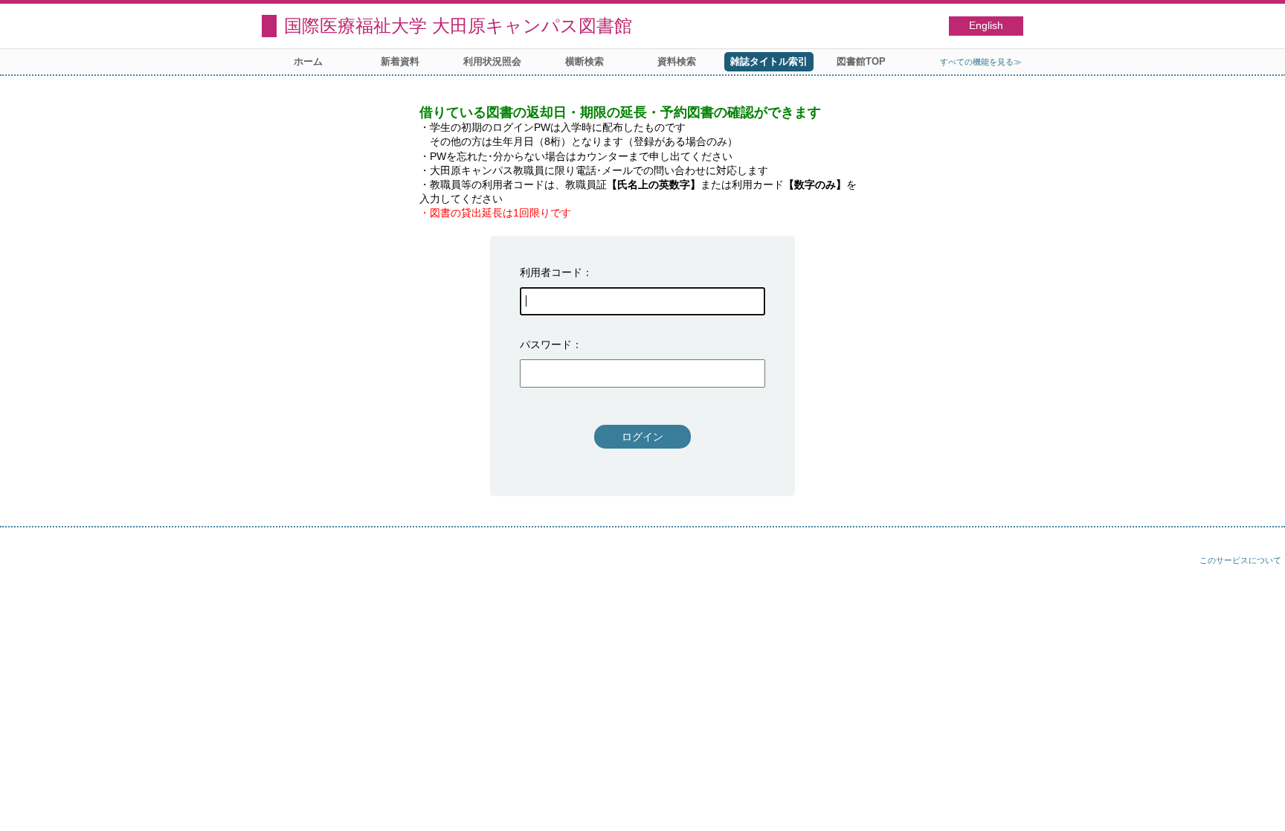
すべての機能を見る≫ (981, 61)
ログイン (642, 437)
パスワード (546, 344)
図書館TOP (861, 61)
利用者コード (551, 272)
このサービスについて (1240, 560)
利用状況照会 (492, 61)
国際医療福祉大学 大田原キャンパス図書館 (458, 26)
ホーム (308, 61)
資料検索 (676, 61)
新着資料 (400, 61)
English (986, 25)
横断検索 (584, 61)
